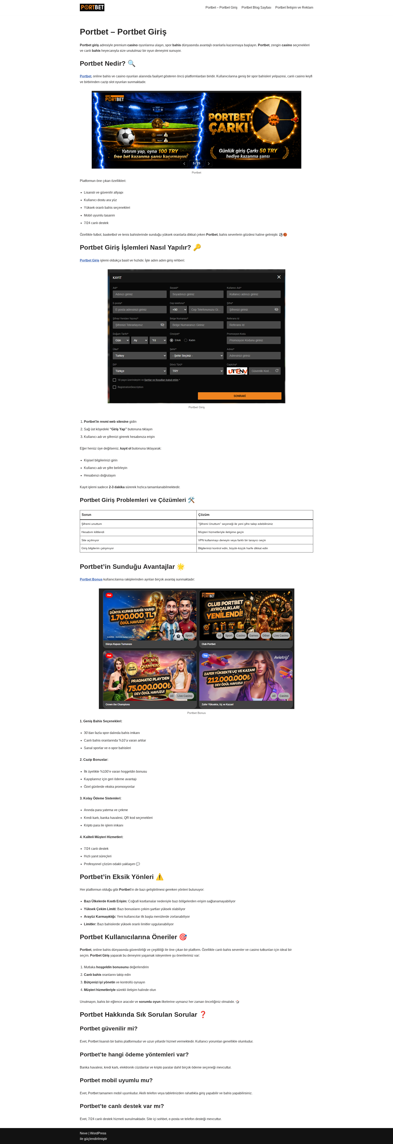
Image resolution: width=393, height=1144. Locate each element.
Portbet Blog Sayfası (256, 7)
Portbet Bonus (91, 579)
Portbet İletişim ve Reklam (294, 7)
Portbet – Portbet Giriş (221, 7)
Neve (84, 1133)
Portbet (85, 76)
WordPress (98, 1133)
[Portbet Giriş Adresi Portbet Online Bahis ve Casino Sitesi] (92, 7)
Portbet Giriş (89, 260)
